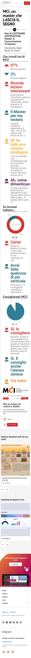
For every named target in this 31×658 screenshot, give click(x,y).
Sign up (27, 3)
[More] (27, 10)
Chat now (13, 612)
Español (18, 615)
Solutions (5, 597)
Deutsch (8, 615)
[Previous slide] (3, 489)
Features (4, 594)
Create (4, 590)
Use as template (12, 424)
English (3, 615)
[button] (14, 237)
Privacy (9, 642)
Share (6, 398)
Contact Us (5, 612)
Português (13, 615)
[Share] (4, 424)
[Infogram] (6, 3)
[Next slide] (7, 489)
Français (23, 615)
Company (5, 603)
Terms (4, 642)
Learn (4, 600)
